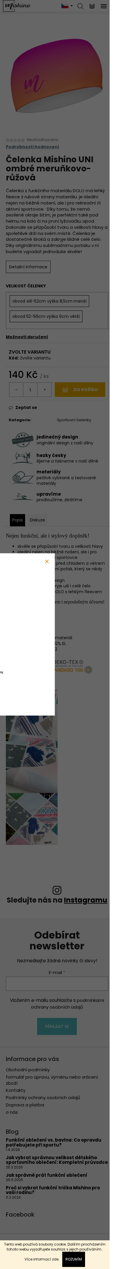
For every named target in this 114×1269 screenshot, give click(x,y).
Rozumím (73, 1259)
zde (55, 1259)
